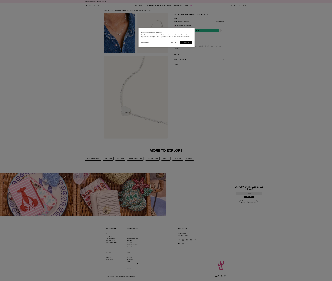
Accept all (186, 42)
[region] (167, 37)
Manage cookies (145, 42)
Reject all (173, 42)
